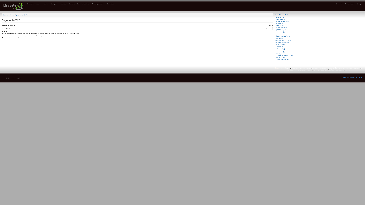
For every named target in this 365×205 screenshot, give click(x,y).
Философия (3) (280, 52)
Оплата (72, 4)
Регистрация (349, 4)
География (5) (279, 18)
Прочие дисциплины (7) (282, 36)
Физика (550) (279, 46)
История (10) (279, 23)
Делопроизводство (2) (282, 21)
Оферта (54, 4)
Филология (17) (280, 50)
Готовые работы (83, 4)
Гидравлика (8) (280, 19)
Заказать (63, 4)
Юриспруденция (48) (282, 59)
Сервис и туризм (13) (282, 42)
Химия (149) (279, 54)
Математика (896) (281, 27)
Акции (38, 4)
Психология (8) (280, 38)
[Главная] (14, 6)
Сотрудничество (98, 4)
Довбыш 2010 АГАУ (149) (285, 55)
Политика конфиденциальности (352, 77)
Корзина (339, 4)
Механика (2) (279, 31)
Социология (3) (280, 44)
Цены (46, 4)
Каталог (5, 15)
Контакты (110, 4)
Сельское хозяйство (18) (283, 40)
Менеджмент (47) (280, 29)
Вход (359, 4)
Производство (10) (281, 35)
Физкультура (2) (280, 48)
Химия (12, 15)
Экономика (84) (280, 57)
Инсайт (277, 68)
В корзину (269, 29)
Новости (30, 4)
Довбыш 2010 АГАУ (22, 15)
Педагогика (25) (280, 33)
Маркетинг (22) (280, 25)
